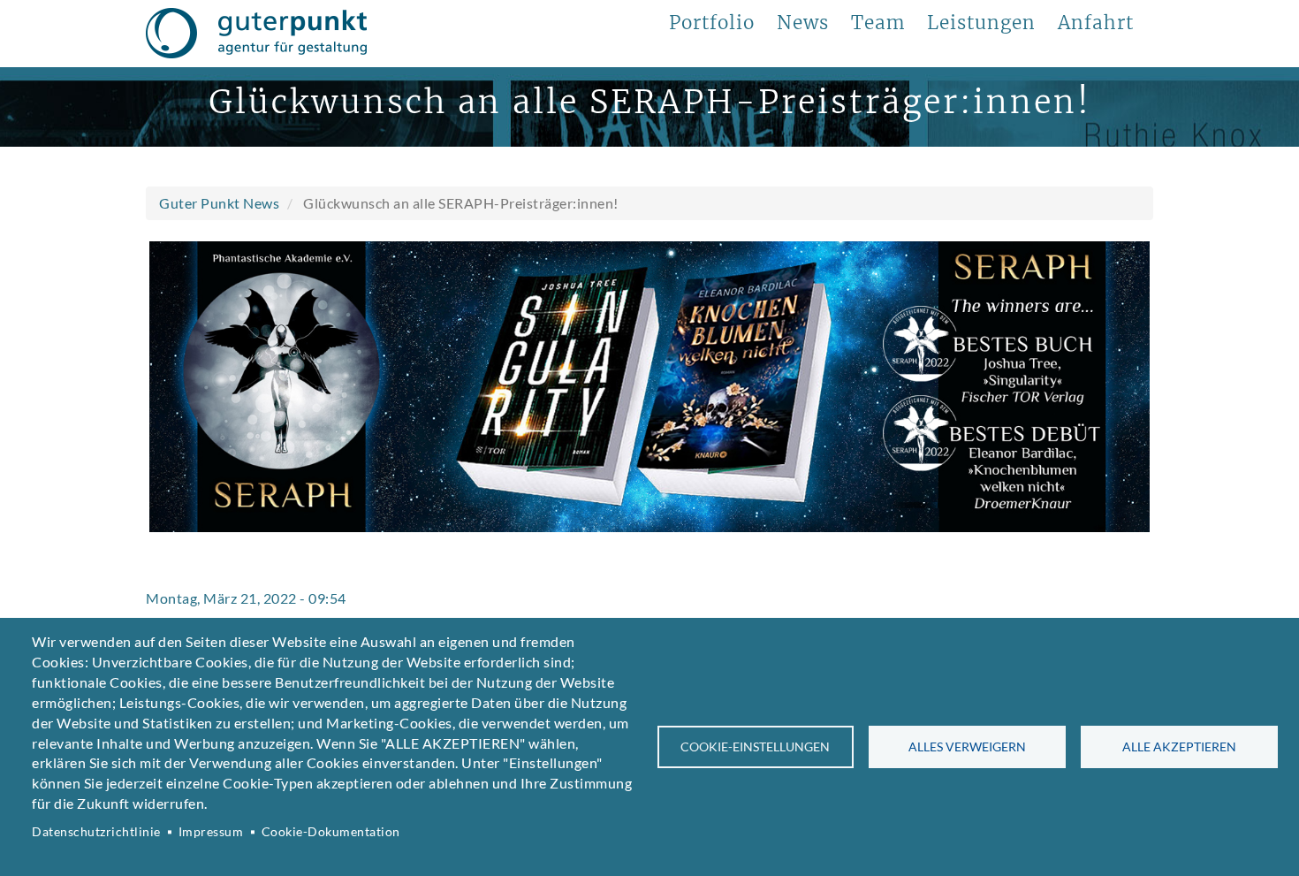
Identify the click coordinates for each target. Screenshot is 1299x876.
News (803, 22)
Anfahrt (1096, 22)
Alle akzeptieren (1179, 747)
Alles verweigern (967, 747)
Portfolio (712, 22)
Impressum (211, 832)
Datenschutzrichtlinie (96, 832)
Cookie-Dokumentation (331, 832)
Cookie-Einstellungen (755, 747)
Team (878, 22)
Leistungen (981, 22)
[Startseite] (256, 33)
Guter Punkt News (219, 202)
